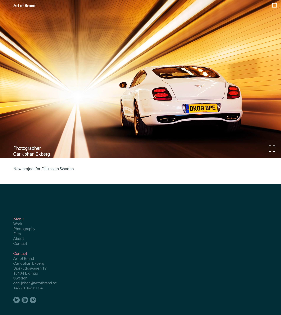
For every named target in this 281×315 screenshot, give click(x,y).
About (18, 239)
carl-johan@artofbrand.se (35, 283)
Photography (24, 229)
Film (17, 234)
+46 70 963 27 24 (28, 288)
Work (17, 224)
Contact (20, 244)
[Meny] (274, 5)
